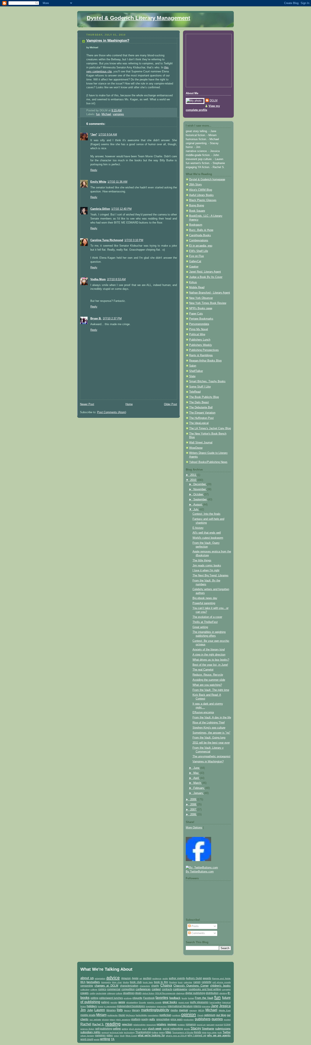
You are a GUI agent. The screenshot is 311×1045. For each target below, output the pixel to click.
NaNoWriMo (141, 1015)
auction (147, 978)
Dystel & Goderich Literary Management (138, 18)
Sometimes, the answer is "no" (211, 732)
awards (207, 978)
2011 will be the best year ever (211, 742)
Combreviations (198, 240)
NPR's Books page (200, 308)
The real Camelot (203, 669)
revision (181, 1024)
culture (119, 993)
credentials (101, 993)
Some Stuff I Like (200, 386)
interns (197, 1006)
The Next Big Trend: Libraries (210, 575)
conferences (143, 989)
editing (94, 998)
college (93, 989)
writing (105, 1039)
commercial (113, 989)
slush (144, 1029)
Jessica (225, 1006)
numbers (176, 1015)
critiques (111, 993)
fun (98, 114)
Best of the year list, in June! (210, 664)
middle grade (88, 1015)
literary (136, 1010)
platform (135, 1019)
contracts (167, 989)
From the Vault (204, 997)
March (197, 782)
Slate (192, 376)
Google (142, 1002)
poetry (145, 1019)
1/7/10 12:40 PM (121, 208)
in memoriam (110, 1006)
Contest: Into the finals (206, 513)
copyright (226, 989)
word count (86, 1039)
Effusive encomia (203, 712)
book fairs (148, 982)
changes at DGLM (106, 985)
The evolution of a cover (207, 617)
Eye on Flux (196, 256)
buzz (180, 982)
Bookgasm (195, 224)
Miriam (101, 1015)
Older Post (170, 404)
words (96, 1039)
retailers (161, 1024)
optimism (209, 1015)
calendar (188, 982)
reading (113, 1023)
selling (117, 1028)
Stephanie (208, 1028)
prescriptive (163, 1019)
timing (162, 1032)
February (199, 788)
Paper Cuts (196, 313)
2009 (193, 799)
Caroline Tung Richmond (106, 240)
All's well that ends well (207, 532)
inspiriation (151, 1006)
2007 (193, 809)
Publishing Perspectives (204, 350)
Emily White (98, 181)
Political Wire (197, 334)
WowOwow (195, 447)
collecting (84, 989)
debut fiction (148, 993)
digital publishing (195, 993)
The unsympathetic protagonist (211, 756)
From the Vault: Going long (209, 737)
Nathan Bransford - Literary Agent (209, 292)
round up (201, 1024)
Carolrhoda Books (200, 235)
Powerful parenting (204, 603)
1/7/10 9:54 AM (107, 134)
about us (87, 978)
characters (145, 986)
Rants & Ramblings (201, 355)
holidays (92, 1006)
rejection (127, 1024)
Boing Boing (196, 205)
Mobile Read (196, 287)
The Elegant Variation (202, 412)
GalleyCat (195, 261)
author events (177, 978)
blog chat (117, 982)
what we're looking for (151, 1035)
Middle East (225, 1010)
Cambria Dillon (100, 208)
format (191, 998)
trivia (204, 1032)
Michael (106, 114)
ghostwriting (132, 1002)
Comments (198, 933)
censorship (86, 985)
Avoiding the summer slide (209, 679)
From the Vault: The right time (211, 690)
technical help (116, 1032)
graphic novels (154, 1002)
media (174, 1010)
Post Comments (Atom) (111, 412)
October (198, 494)
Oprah (200, 1015)
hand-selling (215, 1002)
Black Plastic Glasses (202, 200)
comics (102, 989)
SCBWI (227, 1024)
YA (112, 1039)
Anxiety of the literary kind (209, 649)
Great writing (200, 627)
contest (156, 989)
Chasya (166, 985)
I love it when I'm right (206, 570)
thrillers (154, 1032)
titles (168, 1032)
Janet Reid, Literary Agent (205, 271)
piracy (112, 1019)
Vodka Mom (98, 279)
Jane (214, 1006)
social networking (173, 1028)
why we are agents (219, 1035)
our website (95, 1019)
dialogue (180, 993)
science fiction (87, 1029)
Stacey (196, 1028)
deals (138, 993)
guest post (183, 1002)
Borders (173, 982)
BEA (82, 982)
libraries (111, 1010)
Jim (83, 1010)
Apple (135, 978)
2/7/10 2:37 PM (112, 318)
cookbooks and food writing (205, 989)
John (90, 1010)
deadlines (129, 993)
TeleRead (195, 391)
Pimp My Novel (198, 329)
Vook (122, 1035)
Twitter (227, 1032)
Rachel (85, 1024)
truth (219, 1032)
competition (128, 989)
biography (106, 982)
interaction (162, 1006)
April (196, 778)
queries (217, 1019)
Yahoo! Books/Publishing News (208, 462)
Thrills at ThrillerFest (205, 622)
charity (155, 985)
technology (129, 1032)
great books (169, 1002)
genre (121, 1002)
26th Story (195, 184)
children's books (220, 985)
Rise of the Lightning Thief (209, 722)
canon (197, 982)
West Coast (131, 1035)
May (196, 773)
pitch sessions (123, 1019)
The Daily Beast (199, 402)
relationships (139, 1024)
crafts (92, 993)
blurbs (126, 982)
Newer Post (87, 404)
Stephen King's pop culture (209, 727)
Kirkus (193, 282)
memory (193, 1010)
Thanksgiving (143, 1032)
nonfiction (165, 1015)
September (200, 499)
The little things (202, 560)
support (105, 1032)
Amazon (126, 978)
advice (113, 977)
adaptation (100, 978)
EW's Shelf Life (198, 251)
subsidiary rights (90, 1032)
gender (113, 1002)
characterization (129, 985)
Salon (192, 365)
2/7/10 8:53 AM (116, 279)
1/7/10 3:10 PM (133, 240)
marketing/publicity (155, 1010)
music (121, 1015)
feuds (184, 998)
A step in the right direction (209, 654)
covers (84, 993)
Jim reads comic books (207, 565)
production (188, 1019)
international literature (180, 1006)
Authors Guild (194, 978)
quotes (227, 1019)
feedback (174, 997)
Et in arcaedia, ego (200, 245)
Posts (195, 926)
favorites (162, 997)
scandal (219, 1024)
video (109, 1035)
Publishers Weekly (200, 345)
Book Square (197, 210)
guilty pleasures (199, 1002)
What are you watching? (207, 684)
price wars (177, 1019)
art (140, 978)
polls (152, 1019)
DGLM (213, 100)
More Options (194, 827)
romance (191, 1024)
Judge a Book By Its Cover (205, 277)
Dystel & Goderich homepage (207, 179)
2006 (193, 814)
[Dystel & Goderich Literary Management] (198, 860)
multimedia (112, 1015)
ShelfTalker (196, 371)
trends (197, 1032)
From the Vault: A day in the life (212, 717)
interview (206, 1006)
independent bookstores (131, 1006)
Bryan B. (96, 318)
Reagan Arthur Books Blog (205, 360)
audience (156, 978)
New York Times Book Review (207, 303)
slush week (155, 1028)
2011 (193, 474)
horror (100, 1006)
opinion (188, 1014)
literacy (127, 1010)
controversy (180, 989)
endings (128, 998)
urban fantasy (87, 1035)
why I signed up (196, 1035)
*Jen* (93, 134)
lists (120, 1010)
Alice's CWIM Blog (200, 189)
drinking (223, 993)
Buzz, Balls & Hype (201, 230)
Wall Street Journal (200, 442)
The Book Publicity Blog (204, 397)
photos (105, 1019)
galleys (105, 1002)
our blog (221, 1015)
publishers (203, 1019)
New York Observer (201, 298)
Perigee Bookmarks (201, 318)
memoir (183, 1010)
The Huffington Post (201, 418)
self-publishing (103, 1028)
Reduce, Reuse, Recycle (208, 674)
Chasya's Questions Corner (190, 985)
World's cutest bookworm (208, 537)
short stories (135, 1029)
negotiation (153, 1015)
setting (125, 1029)
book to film (161, 982)
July (196, 509)
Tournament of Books (182, 1032)
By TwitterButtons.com (200, 871)
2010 (193, 480)
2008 (193, 804)
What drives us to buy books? (211, 659)
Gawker (193, 266)
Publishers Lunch (199, 339)
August (198, 504)
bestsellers (93, 982)
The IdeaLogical (199, 423)
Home (129, 404)
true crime (212, 1032)
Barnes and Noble (221, 978)
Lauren (99, 1010)
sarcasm (210, 1024)
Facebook (149, 998)
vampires (118, 114)
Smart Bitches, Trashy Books (207, 381)
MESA (201, 1010)
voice (116, 1035)
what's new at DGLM (176, 1035)
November (200, 489)
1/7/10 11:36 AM (117, 181)
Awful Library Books (201, 195)
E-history (198, 527)
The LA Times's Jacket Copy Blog (210, 428)
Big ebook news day (205, 598)
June (196, 767)
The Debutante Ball (201, 407)
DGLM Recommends (165, 993)
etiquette (137, 998)
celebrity (206, 982)
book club (136, 982)
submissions (223, 1028)
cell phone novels (221, 982)
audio (165, 978)
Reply (93, 170)
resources (151, 1024)
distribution (212, 993)
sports (187, 1029)
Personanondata (199, 324)
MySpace (130, 1015)
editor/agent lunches (111, 998)
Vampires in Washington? (107, 41)
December (200, 484)
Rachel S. (98, 1024)
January (198, 793)
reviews (172, 1024)
